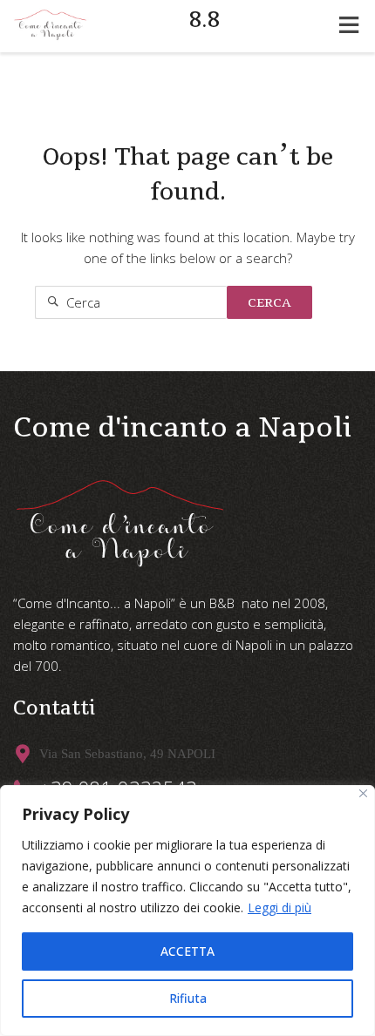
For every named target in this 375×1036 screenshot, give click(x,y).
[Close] (363, 793)
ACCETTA (187, 951)
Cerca (269, 302)
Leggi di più (279, 907)
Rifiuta (188, 998)
